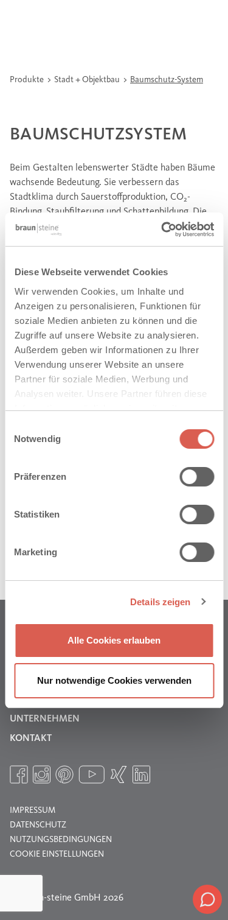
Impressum (32, 810)
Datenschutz (38, 825)
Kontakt (31, 738)
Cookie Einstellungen (57, 854)
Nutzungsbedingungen (61, 839)
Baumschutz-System (166, 79)
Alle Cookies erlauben (114, 640)
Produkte (28, 79)
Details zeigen (160, 602)
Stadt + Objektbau (88, 79)
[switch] (196, 476)
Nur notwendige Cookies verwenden (114, 680)
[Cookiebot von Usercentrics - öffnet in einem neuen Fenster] (162, 229)
